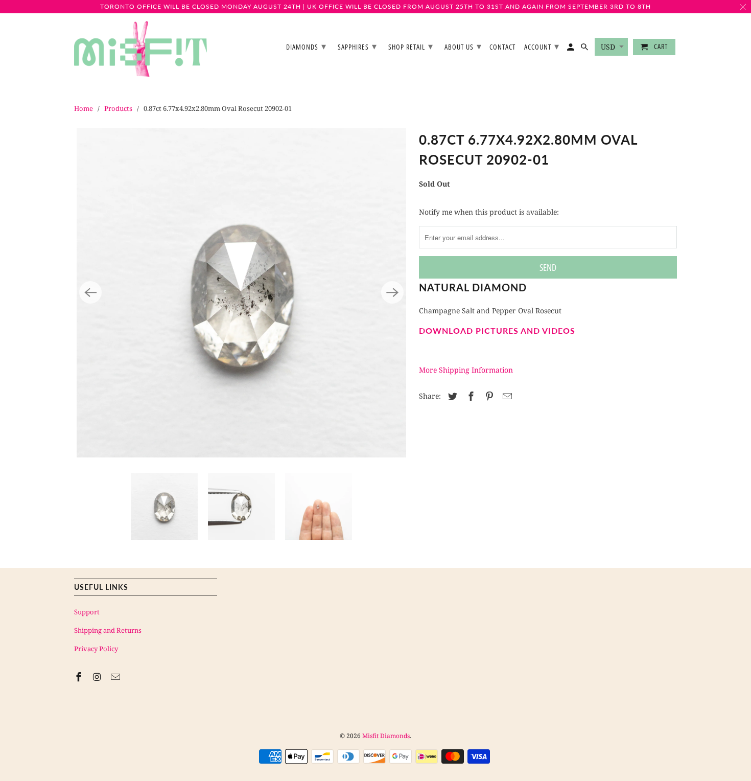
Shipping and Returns (108, 630)
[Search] (585, 49)
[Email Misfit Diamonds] (116, 677)
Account (541, 46)
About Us (463, 46)
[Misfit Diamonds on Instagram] (98, 677)
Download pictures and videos (497, 330)
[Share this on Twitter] (451, 396)
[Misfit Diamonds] (140, 49)
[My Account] (571, 49)
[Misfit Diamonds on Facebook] (79, 677)
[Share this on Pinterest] (488, 396)
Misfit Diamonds (386, 735)
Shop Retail (410, 46)
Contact (502, 47)
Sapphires (357, 46)
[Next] (392, 292)
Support (87, 611)
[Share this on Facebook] (469, 396)
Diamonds (306, 46)
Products (118, 108)
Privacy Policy (96, 648)
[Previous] (90, 292)
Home (83, 108)
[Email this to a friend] (506, 396)
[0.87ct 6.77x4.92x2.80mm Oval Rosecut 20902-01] (241, 292)
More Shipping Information (466, 370)
